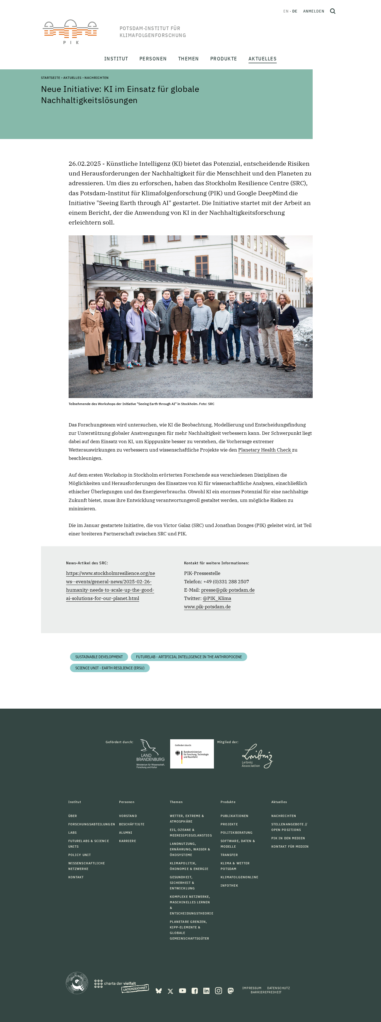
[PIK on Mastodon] (231, 990)
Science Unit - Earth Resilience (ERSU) (109, 667)
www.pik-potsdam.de (207, 607)
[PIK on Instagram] (219, 990)
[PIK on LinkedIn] (207, 990)
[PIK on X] (171, 990)
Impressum (252, 988)
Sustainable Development (99, 656)
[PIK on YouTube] (183, 990)
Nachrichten (96, 77)
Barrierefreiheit (266, 992)
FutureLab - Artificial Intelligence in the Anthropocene (189, 656)
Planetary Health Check (265, 450)
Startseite (50, 77)
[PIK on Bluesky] (159, 990)
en (286, 11)
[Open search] (332, 11)
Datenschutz (278, 988)
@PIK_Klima (217, 598)
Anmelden (313, 11)
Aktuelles (72, 77)
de (295, 11)
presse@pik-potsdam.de (228, 590)
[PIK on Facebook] (195, 990)
